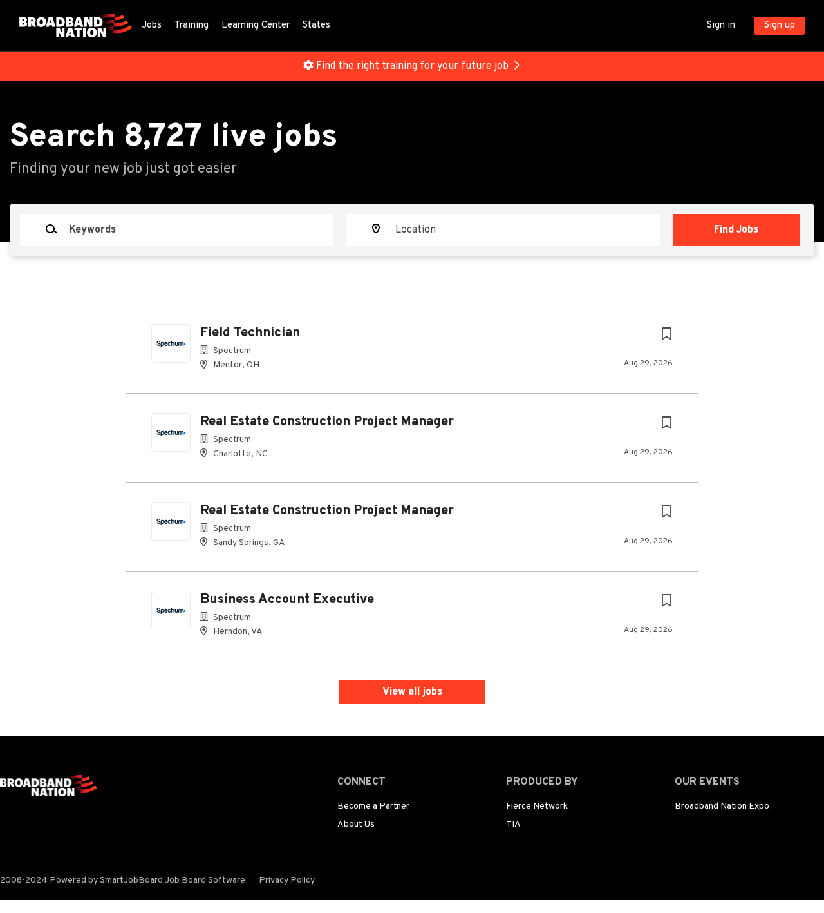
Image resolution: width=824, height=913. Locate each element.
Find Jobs (736, 230)
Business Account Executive (287, 599)
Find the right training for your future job (412, 66)
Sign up (779, 25)
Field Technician (250, 333)
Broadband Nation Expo (722, 806)
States (316, 25)
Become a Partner (373, 806)
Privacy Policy (287, 880)
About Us (356, 824)
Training (191, 25)
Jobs (152, 25)
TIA (513, 824)
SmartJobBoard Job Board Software (172, 880)
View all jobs (412, 692)
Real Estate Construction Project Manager (327, 422)
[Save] (666, 334)
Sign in (721, 25)
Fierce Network (537, 806)
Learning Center (255, 25)
